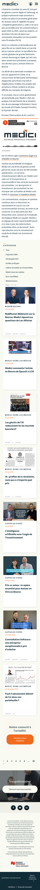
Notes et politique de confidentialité (32, 877)
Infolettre (11, 887)
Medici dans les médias (15, 272)
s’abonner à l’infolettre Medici (23, 194)
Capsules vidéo (12, 254)
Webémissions (11, 281)
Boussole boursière (25, 887)
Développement (12, 259)
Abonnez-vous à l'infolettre (20, 739)
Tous (7, 250)
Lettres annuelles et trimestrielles (19, 267)
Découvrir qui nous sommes (20, 789)
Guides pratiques (12, 263)
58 (34, 761)
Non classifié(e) (12, 276)
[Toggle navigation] (36, 4)
